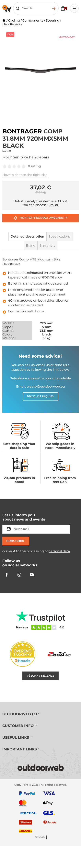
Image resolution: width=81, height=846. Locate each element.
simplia (40, 837)
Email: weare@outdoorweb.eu (40, 386)
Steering (52, 20)
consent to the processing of (36, 551)
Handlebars (11, 24)
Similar (53, 205)
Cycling (14, 20)
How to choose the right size (24, 175)
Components (32, 20)
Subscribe (15, 541)
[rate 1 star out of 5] (4, 166)
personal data (59, 551)
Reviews (22, 627)
